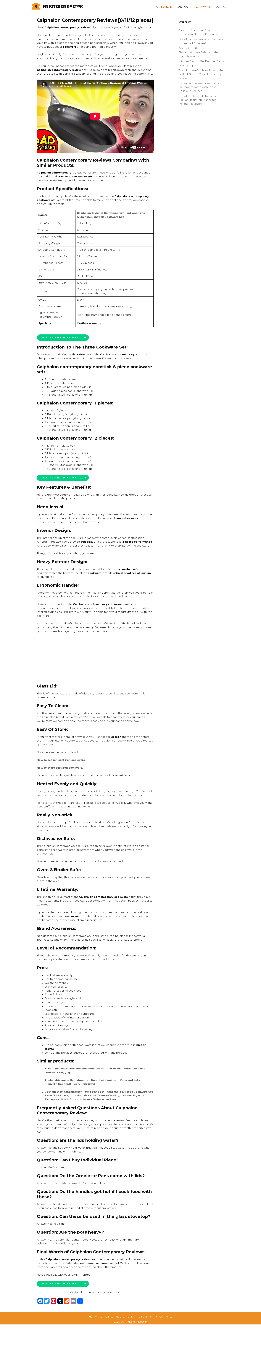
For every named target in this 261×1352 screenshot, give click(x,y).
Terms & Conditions (112, 1316)
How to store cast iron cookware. (60, 767)
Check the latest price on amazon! (63, 477)
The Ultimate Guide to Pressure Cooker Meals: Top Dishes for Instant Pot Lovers (199, 100)
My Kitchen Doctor (63, 7)
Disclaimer (145, 1316)
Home (93, 1316)
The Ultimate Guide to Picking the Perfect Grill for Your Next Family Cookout (201, 74)
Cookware (203, 6)
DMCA (131, 1316)
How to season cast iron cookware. (61, 759)
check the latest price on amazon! (63, 337)
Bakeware (184, 6)
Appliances (164, 6)
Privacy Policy (163, 1316)
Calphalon (72, 1263)
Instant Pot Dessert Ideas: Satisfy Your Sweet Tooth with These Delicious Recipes (200, 87)
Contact (222, 6)
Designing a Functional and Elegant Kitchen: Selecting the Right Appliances (199, 52)
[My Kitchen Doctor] (36, 7)
